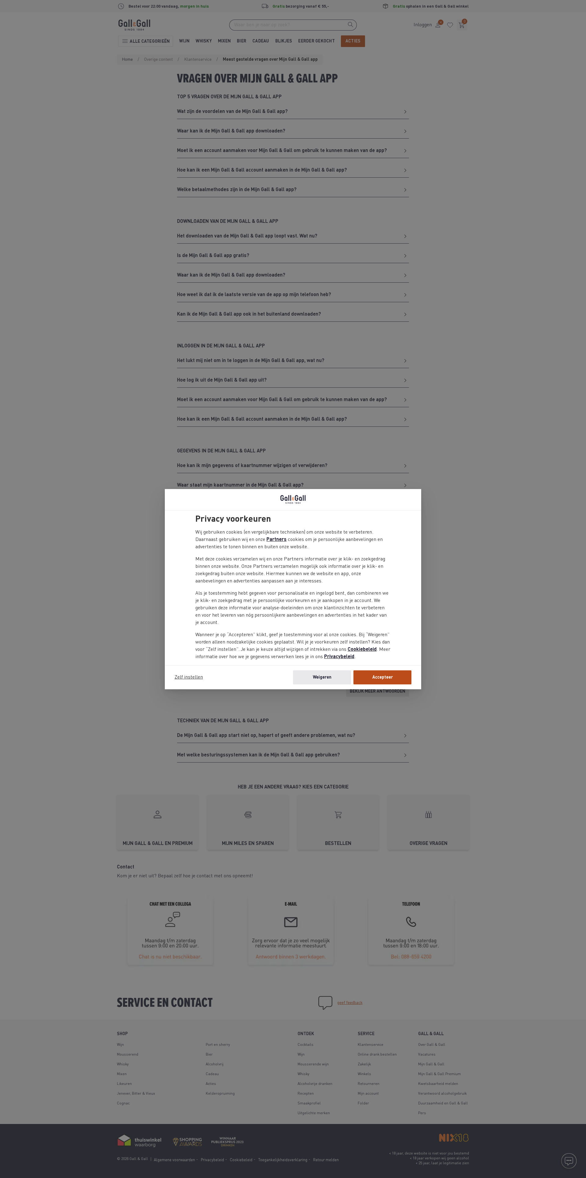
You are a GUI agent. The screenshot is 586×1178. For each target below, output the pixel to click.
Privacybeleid (339, 656)
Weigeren (322, 677)
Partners (276, 539)
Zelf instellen (189, 677)
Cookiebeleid (362, 649)
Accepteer (382, 677)
